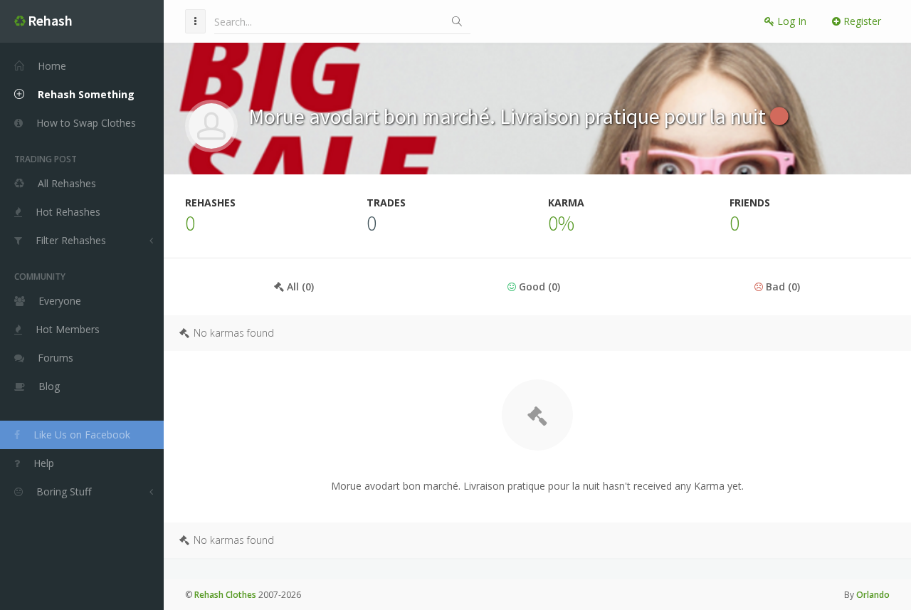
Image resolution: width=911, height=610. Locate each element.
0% (561, 222)
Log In (790, 21)
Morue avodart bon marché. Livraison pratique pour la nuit (509, 116)
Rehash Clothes (225, 595)
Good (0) (538, 286)
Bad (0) (781, 286)
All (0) (299, 286)
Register (861, 21)
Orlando (873, 595)
